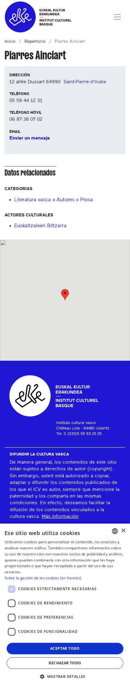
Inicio (10, 41)
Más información (60, 516)
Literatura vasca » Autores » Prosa (53, 199)
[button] (65, 676)
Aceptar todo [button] (65, 648)
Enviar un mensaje (29, 138)
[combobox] (115, 531)
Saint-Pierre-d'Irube (84, 81)
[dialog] (65, 605)
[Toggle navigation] (117, 17)
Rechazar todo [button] (65, 663)
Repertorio (35, 41)
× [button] (123, 530)
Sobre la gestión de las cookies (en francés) (43, 577)
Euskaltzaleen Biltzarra (40, 225)
